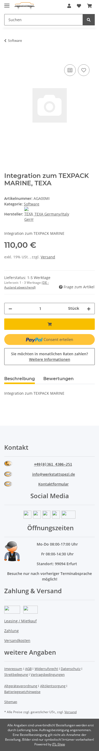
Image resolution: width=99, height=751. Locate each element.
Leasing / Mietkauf (20, 620)
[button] (69, 6)
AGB (28, 668)
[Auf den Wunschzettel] (83, 70)
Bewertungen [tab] (58, 378)
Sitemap (10, 701)
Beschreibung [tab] (19, 378)
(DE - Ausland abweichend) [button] (26, 285)
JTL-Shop (58, 744)
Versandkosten (17, 640)
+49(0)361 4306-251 (53, 464)
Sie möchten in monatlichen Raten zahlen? (49, 356)
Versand (48, 256)
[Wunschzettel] (79, 6)
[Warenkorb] (89, 6)
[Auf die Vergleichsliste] (70, 70)
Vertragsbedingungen (48, 674)
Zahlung (11, 630)
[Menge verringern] (10, 308)
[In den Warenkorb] (8, 57)
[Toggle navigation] (7, 3)
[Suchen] (89, 19)
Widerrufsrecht (46, 668)
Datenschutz (71, 668)
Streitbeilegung (16, 674)
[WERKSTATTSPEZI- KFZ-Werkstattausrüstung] (24, 6)
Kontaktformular (53, 484)
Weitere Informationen (49, 359)
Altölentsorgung (52, 685)
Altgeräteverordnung (20, 685)
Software (31, 203)
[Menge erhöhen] (89, 308)
